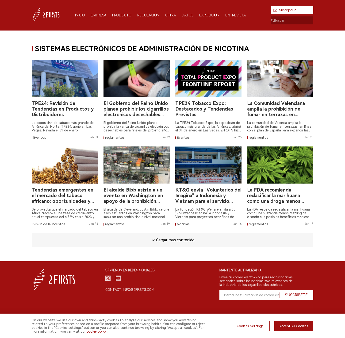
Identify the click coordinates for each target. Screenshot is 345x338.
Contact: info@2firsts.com (129, 290)
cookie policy (97, 331)
